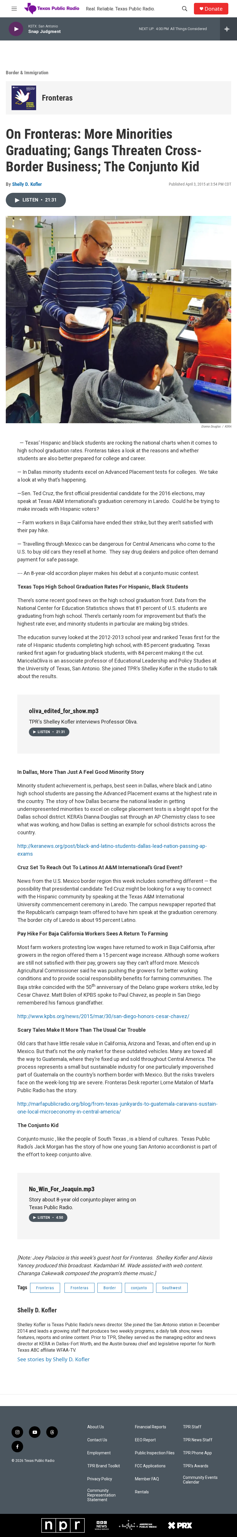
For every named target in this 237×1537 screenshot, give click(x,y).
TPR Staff (192, 1427)
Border (109, 1288)
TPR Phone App (197, 1453)
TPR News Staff (197, 1440)
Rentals (142, 1492)
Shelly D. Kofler (27, 184)
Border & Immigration (27, 72)
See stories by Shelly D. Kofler (53, 1359)
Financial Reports (150, 1427)
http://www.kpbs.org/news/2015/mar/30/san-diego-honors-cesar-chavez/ (103, 1016)
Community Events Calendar (200, 1479)
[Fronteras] (24, 98)
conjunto (139, 1288)
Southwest (172, 1288)
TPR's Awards (195, 1466)
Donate (214, 9)
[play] (16, 29)
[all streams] (228, 28)
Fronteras (57, 98)
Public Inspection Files (155, 1453)
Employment (99, 1453)
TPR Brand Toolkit (103, 1466)
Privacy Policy (99, 1479)
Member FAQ (147, 1479)
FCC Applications (150, 1466)
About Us (95, 1427)
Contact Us (97, 1440)
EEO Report (145, 1440)
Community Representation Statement (101, 1495)
